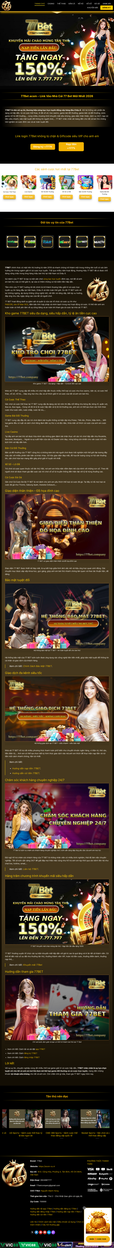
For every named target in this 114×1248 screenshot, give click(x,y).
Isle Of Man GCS (21, 304)
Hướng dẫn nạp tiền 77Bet (68, 1212)
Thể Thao (61, 4)
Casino (51, 4)
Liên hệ (33, 1222)
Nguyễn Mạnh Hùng (50, 1191)
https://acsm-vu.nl (47, 1166)
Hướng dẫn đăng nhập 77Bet (42, 1212)
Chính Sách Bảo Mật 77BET (37, 666)
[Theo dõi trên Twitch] (53, 1232)
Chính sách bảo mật (47, 1222)
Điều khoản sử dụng (66, 1222)
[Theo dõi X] (32, 1232)
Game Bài (107, 4)
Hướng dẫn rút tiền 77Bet (41, 1214)
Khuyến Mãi (92, 8)
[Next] (105, 1123)
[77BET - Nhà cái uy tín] (12, 5)
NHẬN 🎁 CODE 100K (98, 1239)
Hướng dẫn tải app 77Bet (41, 1209)
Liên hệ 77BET (30, 869)
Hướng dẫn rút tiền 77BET (25, 773)
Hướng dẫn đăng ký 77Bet (65, 1209)
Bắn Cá (72, 4)
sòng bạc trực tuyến (52, 279)
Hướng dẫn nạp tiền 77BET (26, 768)
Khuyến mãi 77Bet (32, 965)
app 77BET (40, 1049)
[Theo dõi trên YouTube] (45, 1232)
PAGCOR (9, 304)
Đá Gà (97, 4)
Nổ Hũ (80, 4)
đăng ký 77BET (30, 1053)
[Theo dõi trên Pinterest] (41, 1232)
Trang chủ (40, 4)
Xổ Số (89, 4)
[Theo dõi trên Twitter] (36, 1232)
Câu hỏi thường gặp (51, 1225)
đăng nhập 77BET (32, 1057)
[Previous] (7, 1123)
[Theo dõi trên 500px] (49, 1232)
